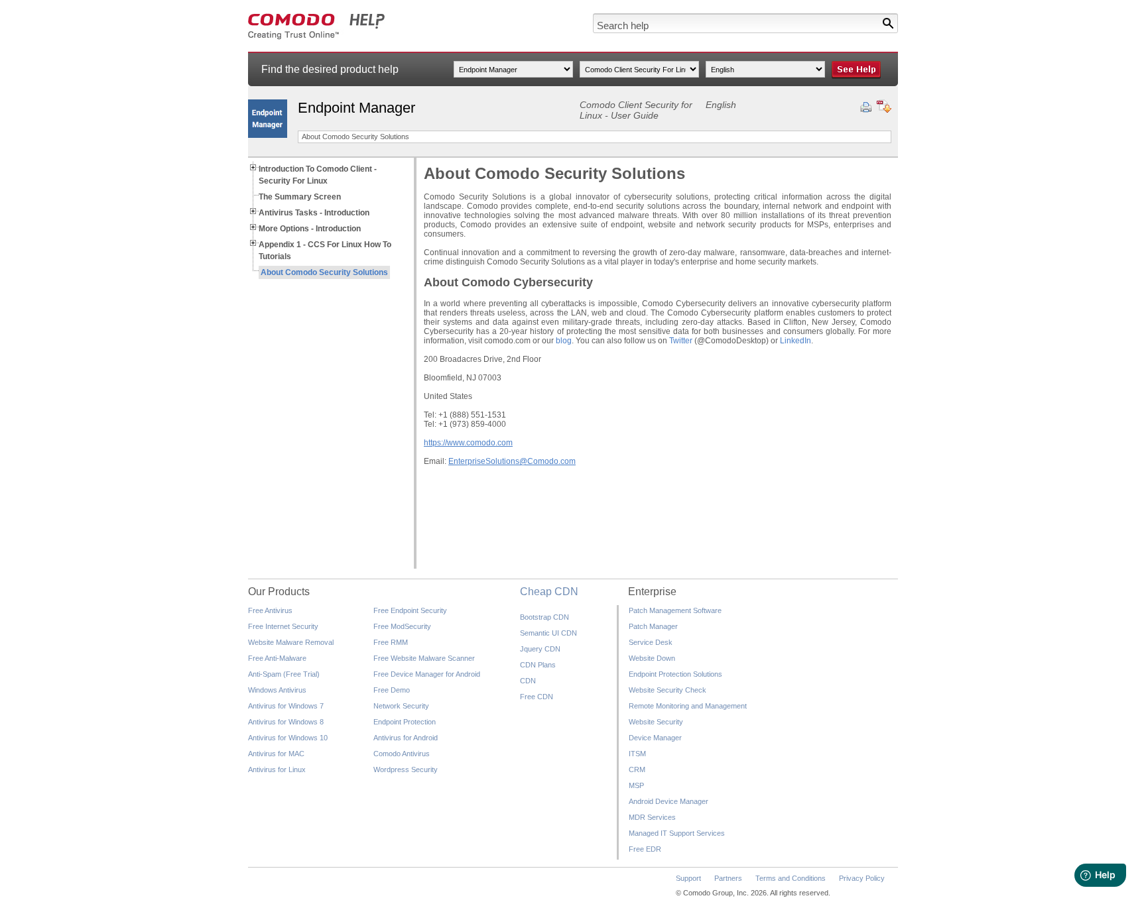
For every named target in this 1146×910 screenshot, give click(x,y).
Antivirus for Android (405, 738)
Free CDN (536, 697)
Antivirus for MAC (276, 754)
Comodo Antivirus (401, 754)
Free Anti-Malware (277, 658)
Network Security (401, 706)
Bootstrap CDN (544, 617)
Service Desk (650, 642)
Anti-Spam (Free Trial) (284, 674)
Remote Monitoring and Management (688, 706)
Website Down (652, 658)
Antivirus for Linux (277, 769)
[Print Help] (865, 107)
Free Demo (391, 690)
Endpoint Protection (404, 722)
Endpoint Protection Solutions (675, 674)
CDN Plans (538, 665)
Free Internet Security (283, 626)
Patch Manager (653, 626)
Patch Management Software (675, 610)
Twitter (681, 340)
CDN (528, 681)
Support (688, 878)
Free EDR (645, 849)
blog (564, 340)
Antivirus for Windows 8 (286, 722)
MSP (636, 785)
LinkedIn (795, 340)
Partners (728, 878)
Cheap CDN (549, 591)
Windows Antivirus (277, 690)
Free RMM (390, 642)
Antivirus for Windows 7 (286, 706)
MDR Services (652, 817)
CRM (637, 769)
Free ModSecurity (402, 626)
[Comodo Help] (316, 37)
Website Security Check (667, 690)
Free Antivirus (270, 610)
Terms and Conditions (790, 878)
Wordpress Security (405, 769)
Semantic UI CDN (548, 633)
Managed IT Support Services (677, 833)
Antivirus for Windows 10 (288, 738)
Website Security (656, 722)
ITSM (637, 754)
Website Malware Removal (291, 642)
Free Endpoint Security (410, 610)
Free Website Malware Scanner (424, 658)
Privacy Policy (862, 878)
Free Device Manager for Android (426, 674)
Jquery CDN (540, 649)
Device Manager (655, 738)
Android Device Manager (668, 801)
